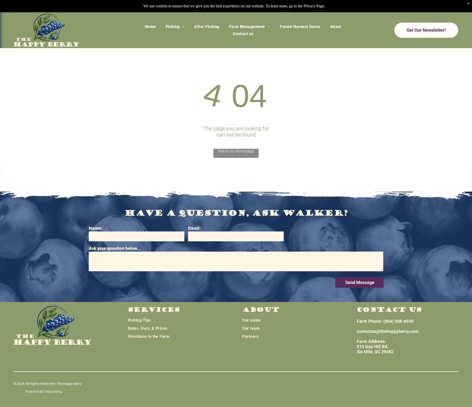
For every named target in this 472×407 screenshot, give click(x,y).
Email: (194, 228)
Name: (95, 228)
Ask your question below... (115, 248)
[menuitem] (150, 26)
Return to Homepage (236, 151)
